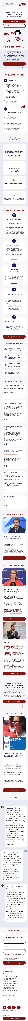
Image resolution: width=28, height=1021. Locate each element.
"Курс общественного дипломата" (11, 611)
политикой (12, 958)
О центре (5, 998)
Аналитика (5, 1001)
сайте (21, 784)
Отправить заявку (14, 963)
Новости (5, 1003)
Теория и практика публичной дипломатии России (10, 979)
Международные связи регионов (10, 983)
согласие (9, 954)
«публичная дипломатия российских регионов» (12, 776)
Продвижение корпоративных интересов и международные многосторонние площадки (10, 992)
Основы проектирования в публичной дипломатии (9, 988)
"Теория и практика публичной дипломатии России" (13, 609)
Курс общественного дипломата (10, 981)
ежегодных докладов (16, 612)
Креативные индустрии (8, 985)
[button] (24, 4)
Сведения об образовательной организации (13, 1000)
